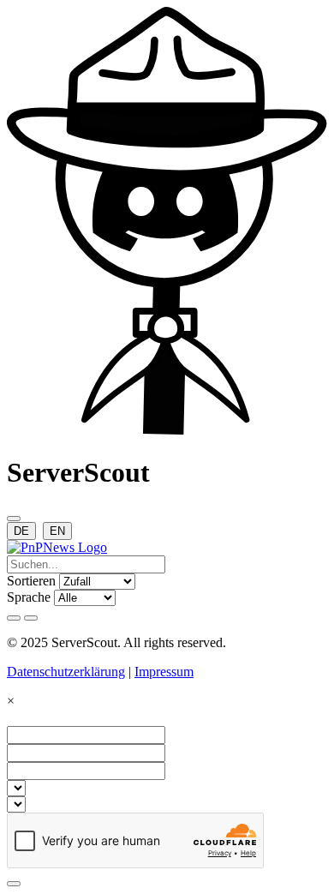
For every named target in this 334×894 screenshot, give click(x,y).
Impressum (164, 671)
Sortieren (31, 580)
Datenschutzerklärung (66, 671)
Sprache (29, 597)
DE (21, 531)
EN (57, 531)
